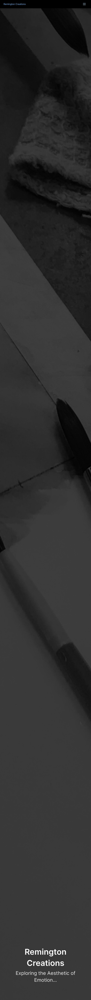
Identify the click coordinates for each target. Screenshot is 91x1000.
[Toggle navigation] (84, 4)
